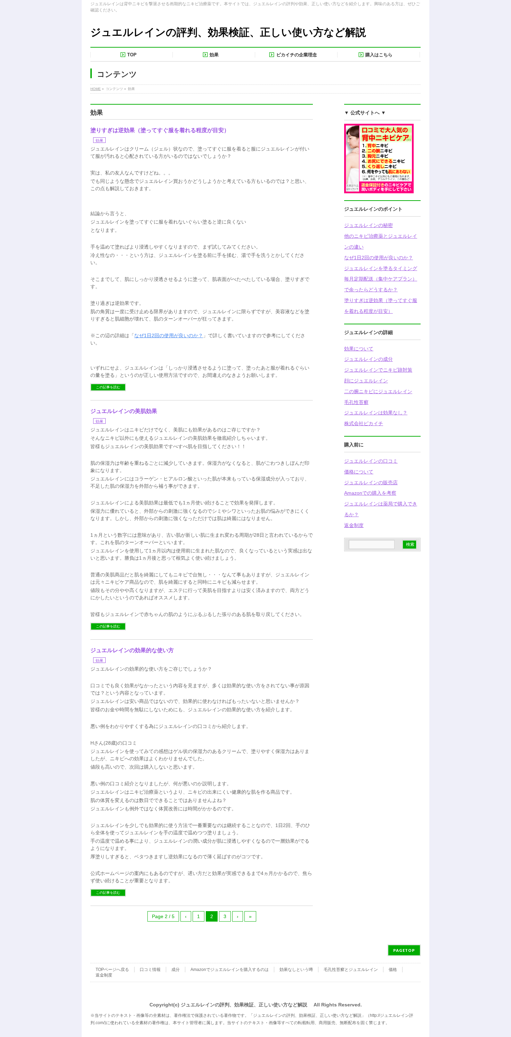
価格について (358, 472)
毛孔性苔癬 (356, 402)
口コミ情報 (150, 969)
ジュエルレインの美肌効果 (123, 411)
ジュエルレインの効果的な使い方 (132, 650)
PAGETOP (404, 950)
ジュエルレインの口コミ (371, 461)
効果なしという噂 (296, 969)
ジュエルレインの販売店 (371, 482)
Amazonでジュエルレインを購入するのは (229, 969)
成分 (175, 969)
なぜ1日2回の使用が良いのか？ (378, 257)
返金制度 (354, 525)
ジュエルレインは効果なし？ (375, 412)
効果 (99, 140)
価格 (393, 969)
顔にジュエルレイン (366, 380)
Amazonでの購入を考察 (370, 493)
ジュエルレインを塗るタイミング (380, 268)
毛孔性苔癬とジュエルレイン (351, 969)
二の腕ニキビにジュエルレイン (378, 391)
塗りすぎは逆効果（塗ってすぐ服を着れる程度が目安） (159, 130)
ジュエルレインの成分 (368, 359)
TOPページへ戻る (112, 969)
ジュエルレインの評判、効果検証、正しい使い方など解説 (228, 32)
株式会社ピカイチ (363, 423)
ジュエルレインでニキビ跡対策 (378, 370)
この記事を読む (108, 387)
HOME (95, 89)
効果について (358, 348)
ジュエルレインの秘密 (368, 225)
